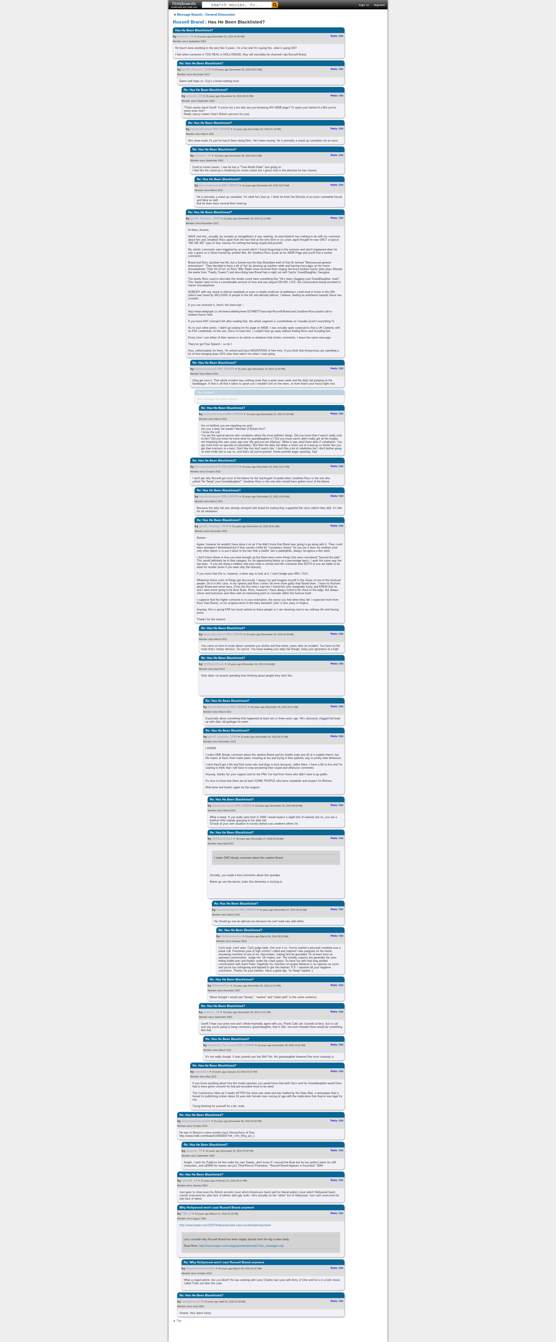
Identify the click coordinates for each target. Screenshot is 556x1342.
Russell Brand (188, 21)
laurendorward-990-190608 (210, 129)
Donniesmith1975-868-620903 (216, 466)
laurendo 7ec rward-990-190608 (231, 1045)
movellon (201, 1071)
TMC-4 (186, 1213)
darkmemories (231, 936)
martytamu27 (191, 1301)
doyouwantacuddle (196, 1121)
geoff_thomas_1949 (196, 69)
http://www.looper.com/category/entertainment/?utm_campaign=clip (241, 1245)
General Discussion (220, 14)
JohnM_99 (189, 1180)
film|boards (184, 4)
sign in (364, 5)
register (379, 5)
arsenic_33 (185, 36)
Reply (334, 36)
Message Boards (189, 14)
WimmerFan (221, 985)
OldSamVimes (214, 664)
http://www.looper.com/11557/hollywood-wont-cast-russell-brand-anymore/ (225, 1225)
